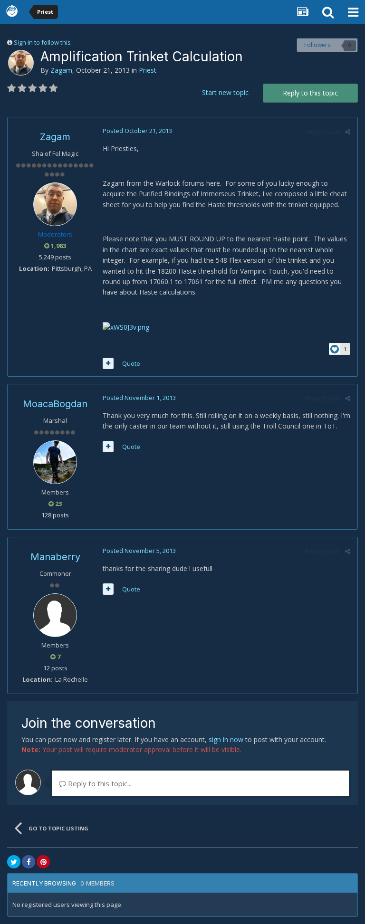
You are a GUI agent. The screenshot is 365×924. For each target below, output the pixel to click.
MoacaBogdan (55, 404)
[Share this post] (347, 131)
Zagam (61, 70)
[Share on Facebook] (28, 861)
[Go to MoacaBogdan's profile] (55, 462)
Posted (137, 130)
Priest (147, 70)
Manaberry (55, 556)
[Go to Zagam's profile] (21, 63)
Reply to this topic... (99, 783)
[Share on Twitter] (13, 861)
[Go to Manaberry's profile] (55, 615)
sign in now (226, 739)
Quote (131, 363)
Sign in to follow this (42, 42)
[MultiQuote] (108, 363)
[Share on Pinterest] (43, 861)
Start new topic (225, 92)
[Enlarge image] (126, 326)
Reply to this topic (310, 92)
